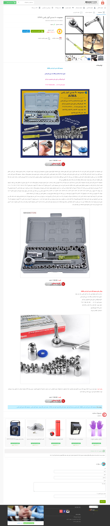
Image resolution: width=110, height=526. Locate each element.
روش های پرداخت (77, 521)
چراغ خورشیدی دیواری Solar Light (76, 439)
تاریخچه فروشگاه (77, 517)
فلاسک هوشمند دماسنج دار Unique (56, 439)
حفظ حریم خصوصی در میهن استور (74, 519)
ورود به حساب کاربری (28, 523)
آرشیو (99, 415)
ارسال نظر (103, 501)
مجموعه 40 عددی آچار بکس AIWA (88, 407)
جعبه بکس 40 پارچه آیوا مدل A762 (57, 407)
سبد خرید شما (10, 2)
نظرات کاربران (76, 12)
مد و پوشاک (58, 8)
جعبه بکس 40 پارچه (43, 407)
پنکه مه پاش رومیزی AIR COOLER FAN (15, 439)
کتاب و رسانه (34, 8)
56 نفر (24, 31)
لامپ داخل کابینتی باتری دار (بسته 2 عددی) (35, 439)
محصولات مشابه (88, 12)
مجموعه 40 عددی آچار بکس (23, 407)
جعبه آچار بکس (34, 407)
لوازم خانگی (100, 8)
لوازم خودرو (68, 8)
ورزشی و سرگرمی (46, 8)
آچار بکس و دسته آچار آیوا (73, 407)
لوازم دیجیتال (79, 8)
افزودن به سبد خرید (36, 31)
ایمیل (105, 474)
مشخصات (100, 12)
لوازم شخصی (90, 8)
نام (105, 468)
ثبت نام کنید (19, 523)
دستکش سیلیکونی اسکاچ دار (96, 439)
